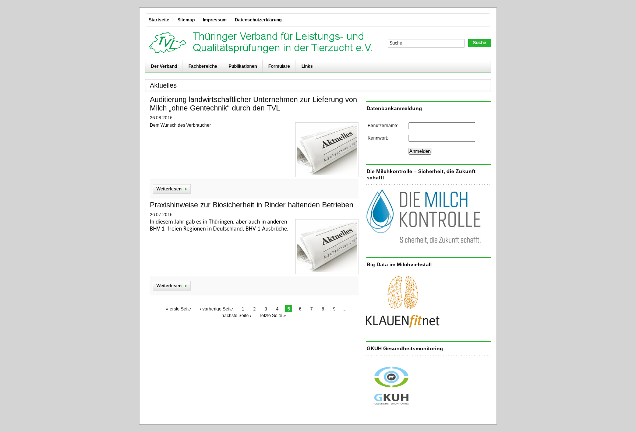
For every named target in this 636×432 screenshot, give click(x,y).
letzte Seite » (273, 315)
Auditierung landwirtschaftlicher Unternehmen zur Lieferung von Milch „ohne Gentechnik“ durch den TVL (253, 103)
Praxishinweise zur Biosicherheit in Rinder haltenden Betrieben (251, 205)
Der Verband (164, 66)
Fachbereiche (202, 66)
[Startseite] (262, 43)
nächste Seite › (236, 315)
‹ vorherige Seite (216, 309)
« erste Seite (178, 309)
